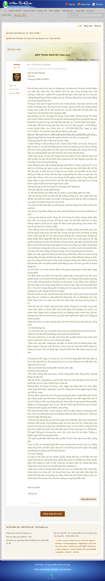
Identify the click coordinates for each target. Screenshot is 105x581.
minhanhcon (91, 546)
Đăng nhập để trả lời (88, 499)
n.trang (57, 549)
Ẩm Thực (90, 11)
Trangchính (5, 11)
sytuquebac (59, 552)
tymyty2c (68, 552)
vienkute (76, 552)
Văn (19, 49)
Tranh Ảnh (80, 11)
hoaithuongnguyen (70, 543)
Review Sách (29, 11)
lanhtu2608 (82, 546)
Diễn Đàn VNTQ (20, 15)
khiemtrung (73, 546)
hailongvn (58, 543)
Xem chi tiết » (35, 33)
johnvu (65, 546)
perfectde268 (91, 549)
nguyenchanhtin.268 (77, 549)
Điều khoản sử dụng (61, 564)
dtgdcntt (92, 540)
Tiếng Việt (7, 15)
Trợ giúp (48, 564)
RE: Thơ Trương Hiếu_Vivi (74, 533)
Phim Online (67, 11)
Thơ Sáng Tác (59, 536)
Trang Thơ (42, 11)
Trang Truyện (15, 11)
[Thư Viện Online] (20, 4)
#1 (28, 64)
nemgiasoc (65, 549)
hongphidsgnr (82, 543)
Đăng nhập (88, 26)
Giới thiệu (39, 564)
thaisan (17, 64)
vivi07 (90, 533)
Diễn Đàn (11, 49)
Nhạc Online (54, 11)
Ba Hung (85, 540)
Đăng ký (97, 26)
